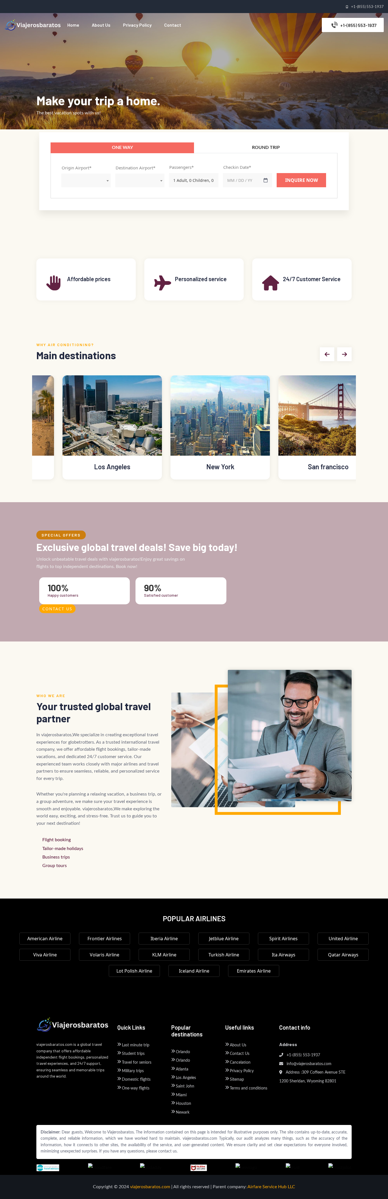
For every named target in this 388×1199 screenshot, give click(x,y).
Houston (183, 1104)
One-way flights (135, 1088)
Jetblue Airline (224, 938)
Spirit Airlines (283, 938)
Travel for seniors (136, 1063)
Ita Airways (283, 955)
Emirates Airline (254, 971)
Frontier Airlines (104, 938)
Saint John (185, 1086)
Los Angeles (186, 1078)
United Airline (343, 938)
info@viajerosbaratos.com (308, 1064)
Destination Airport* (135, 168)
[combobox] (86, 180)
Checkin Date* (237, 167)
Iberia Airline (164, 938)
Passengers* (181, 167)
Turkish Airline (223, 955)
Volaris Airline (104, 955)
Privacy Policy (242, 1071)
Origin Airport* (76, 168)
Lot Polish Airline (134, 971)
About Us (238, 1045)
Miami (181, 1095)
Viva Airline (45, 955)
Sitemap (237, 1080)
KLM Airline (164, 955)
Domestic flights (136, 1080)
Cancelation (240, 1063)
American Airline (44, 938)
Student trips (133, 1054)
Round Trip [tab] (266, 147)
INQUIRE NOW (301, 180)
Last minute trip (135, 1045)
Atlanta (182, 1069)
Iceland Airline (194, 971)
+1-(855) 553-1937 (302, 1055)
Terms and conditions (248, 1088)
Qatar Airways (343, 955)
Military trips (133, 1071)
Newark (182, 1112)
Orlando (183, 1052)
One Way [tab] (122, 147)
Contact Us (57, 608)
